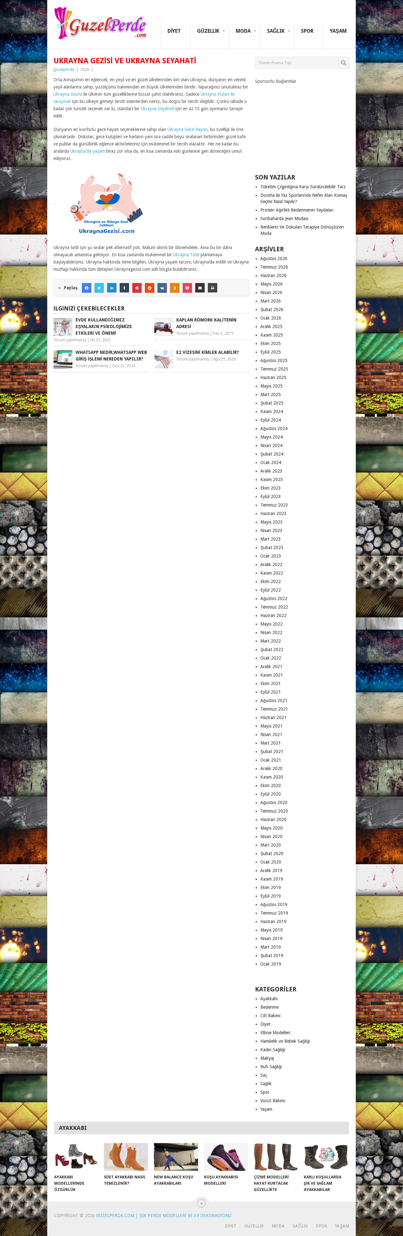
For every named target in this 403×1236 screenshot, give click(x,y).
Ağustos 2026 (273, 258)
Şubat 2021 (271, 751)
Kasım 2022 (271, 572)
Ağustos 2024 (273, 428)
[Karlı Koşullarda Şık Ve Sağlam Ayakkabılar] (326, 1157)
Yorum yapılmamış (70, 340)
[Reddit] (150, 288)
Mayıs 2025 (271, 385)
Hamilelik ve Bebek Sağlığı (285, 1041)
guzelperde (64, 69)
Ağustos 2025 (273, 360)
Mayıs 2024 (271, 436)
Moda (243, 31)
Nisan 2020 (271, 836)
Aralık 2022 (271, 564)
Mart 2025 (270, 394)
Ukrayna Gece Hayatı (187, 129)
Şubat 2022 (271, 649)
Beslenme (269, 1007)
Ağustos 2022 (273, 598)
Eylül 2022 (270, 589)
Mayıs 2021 (271, 726)
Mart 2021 (270, 743)
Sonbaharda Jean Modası (284, 218)
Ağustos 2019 (273, 904)
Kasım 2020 (271, 777)
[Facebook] (87, 288)
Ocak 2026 (270, 317)
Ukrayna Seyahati (157, 108)
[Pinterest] (137, 288)
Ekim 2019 (270, 887)
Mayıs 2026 (271, 283)
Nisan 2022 (271, 632)
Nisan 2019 (271, 938)
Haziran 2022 (273, 615)
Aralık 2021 (271, 666)
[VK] (162, 288)
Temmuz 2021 (274, 709)
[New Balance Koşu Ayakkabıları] (176, 1157)
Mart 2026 (270, 300)
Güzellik (208, 31)
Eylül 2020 (270, 794)
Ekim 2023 (270, 487)
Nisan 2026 (271, 292)
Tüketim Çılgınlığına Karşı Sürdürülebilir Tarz (303, 186)
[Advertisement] (302, 123)
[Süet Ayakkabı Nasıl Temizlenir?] (126, 1157)
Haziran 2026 (273, 275)
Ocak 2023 (270, 555)
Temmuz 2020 (274, 811)
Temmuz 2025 (274, 368)
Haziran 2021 (273, 717)
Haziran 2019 (273, 921)
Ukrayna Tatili (186, 254)
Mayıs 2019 (271, 930)
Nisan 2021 (271, 734)
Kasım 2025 (271, 334)
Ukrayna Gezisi (68, 94)
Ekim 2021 (270, 683)
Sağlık (276, 31)
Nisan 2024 (271, 445)
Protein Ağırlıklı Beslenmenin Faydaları (296, 210)
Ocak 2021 (270, 760)
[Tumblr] (124, 288)
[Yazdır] (212, 288)
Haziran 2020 (273, 819)
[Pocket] (187, 288)
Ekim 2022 (270, 581)
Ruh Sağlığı (271, 1066)
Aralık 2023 (271, 470)
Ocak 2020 (270, 862)
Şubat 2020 (271, 853)
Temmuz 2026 (274, 266)
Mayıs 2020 (271, 828)
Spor (307, 31)
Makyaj (267, 1058)
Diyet (174, 31)
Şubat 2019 (271, 955)
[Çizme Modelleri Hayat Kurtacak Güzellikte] (276, 1157)
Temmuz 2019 (274, 913)
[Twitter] (99, 288)
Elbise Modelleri (275, 1032)
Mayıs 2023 (271, 521)
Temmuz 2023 (274, 504)
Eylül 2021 (270, 692)
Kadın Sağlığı (272, 1049)
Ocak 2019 (270, 964)
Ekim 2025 (270, 343)
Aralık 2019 (271, 870)
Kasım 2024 (271, 411)
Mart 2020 (270, 845)
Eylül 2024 (270, 419)
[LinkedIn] (112, 288)
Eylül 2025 (270, 351)
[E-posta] (200, 288)
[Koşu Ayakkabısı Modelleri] (226, 1157)
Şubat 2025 (271, 402)
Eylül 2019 (270, 896)
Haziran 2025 (273, 377)
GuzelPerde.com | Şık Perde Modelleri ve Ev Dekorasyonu (163, 1215)
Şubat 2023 (271, 547)
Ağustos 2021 (273, 700)
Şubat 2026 (271, 309)
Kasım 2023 (271, 479)
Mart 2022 (270, 641)
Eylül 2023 (270, 496)
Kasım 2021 (271, 675)
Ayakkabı (269, 998)
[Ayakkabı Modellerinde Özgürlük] (76, 1157)
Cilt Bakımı (270, 1015)
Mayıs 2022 (271, 624)
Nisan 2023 (271, 530)
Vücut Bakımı (272, 1100)
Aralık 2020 (271, 768)
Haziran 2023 (273, 513)
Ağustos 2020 (273, 802)
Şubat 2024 (271, 453)
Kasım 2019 (271, 879)
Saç (263, 1075)
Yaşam (338, 31)
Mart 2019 (270, 947)
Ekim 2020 (270, 785)
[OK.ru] (175, 288)
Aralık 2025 (271, 326)
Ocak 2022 (270, 658)
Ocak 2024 (270, 462)
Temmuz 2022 (274, 606)
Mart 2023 (270, 538)
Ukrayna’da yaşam (87, 151)
